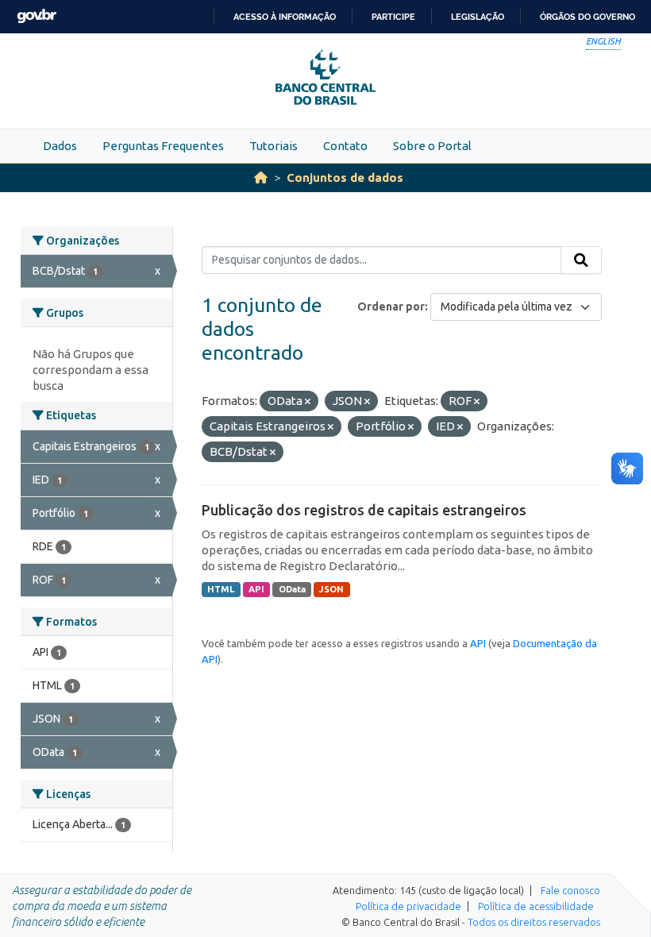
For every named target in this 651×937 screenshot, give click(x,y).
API (256, 589)
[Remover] (307, 402)
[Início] (261, 177)
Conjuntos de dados (345, 177)
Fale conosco (570, 890)
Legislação (477, 16)
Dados (60, 145)
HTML (220, 589)
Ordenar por (391, 306)
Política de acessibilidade (536, 906)
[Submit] (581, 260)
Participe (393, 16)
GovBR (36, 16)
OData (292, 589)
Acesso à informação (284, 16)
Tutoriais (273, 145)
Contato (345, 145)
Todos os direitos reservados (534, 921)
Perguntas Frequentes (163, 145)
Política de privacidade (408, 906)
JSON (331, 589)
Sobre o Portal (432, 145)
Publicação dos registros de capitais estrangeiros (364, 510)
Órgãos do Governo (587, 16)
